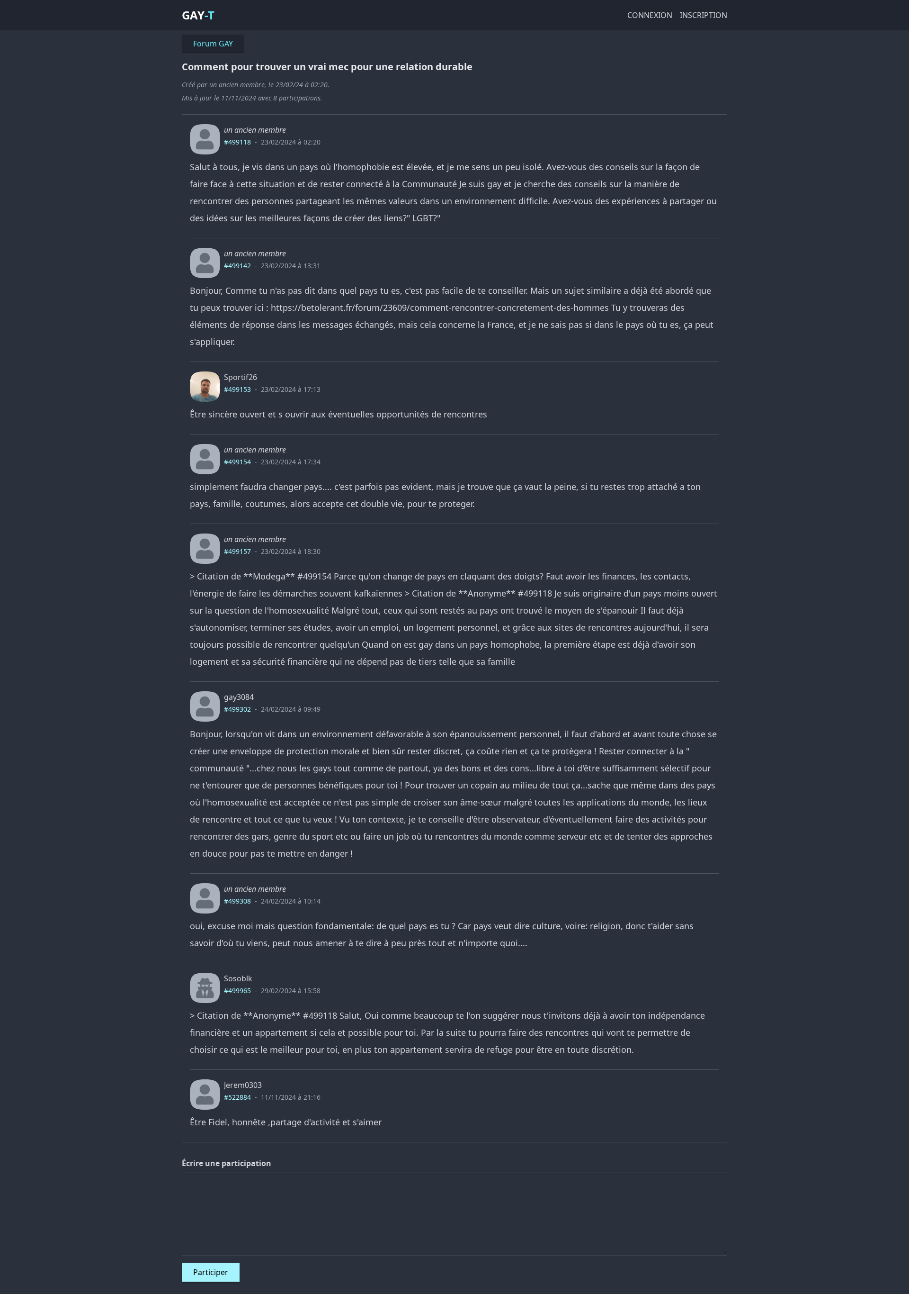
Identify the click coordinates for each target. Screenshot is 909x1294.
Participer (210, 1272)
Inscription (703, 15)
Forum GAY (213, 43)
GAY (193, 15)
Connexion (649, 15)
